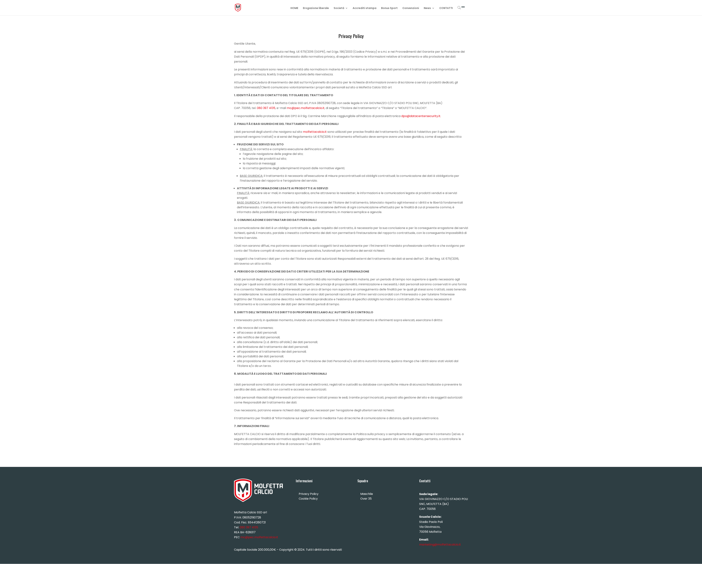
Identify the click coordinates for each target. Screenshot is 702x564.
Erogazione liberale (316, 8)
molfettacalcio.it (315, 132)
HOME (294, 8)
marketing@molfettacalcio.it (440, 544)
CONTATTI (446, 8)
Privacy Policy (308, 494)
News (427, 8)
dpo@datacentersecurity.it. (421, 116)
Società (339, 8)
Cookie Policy (308, 499)
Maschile (366, 494)
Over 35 (366, 499)
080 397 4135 (266, 108)
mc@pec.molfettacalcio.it (305, 108)
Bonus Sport (389, 8)
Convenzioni (410, 8)
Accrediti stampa (364, 8)
